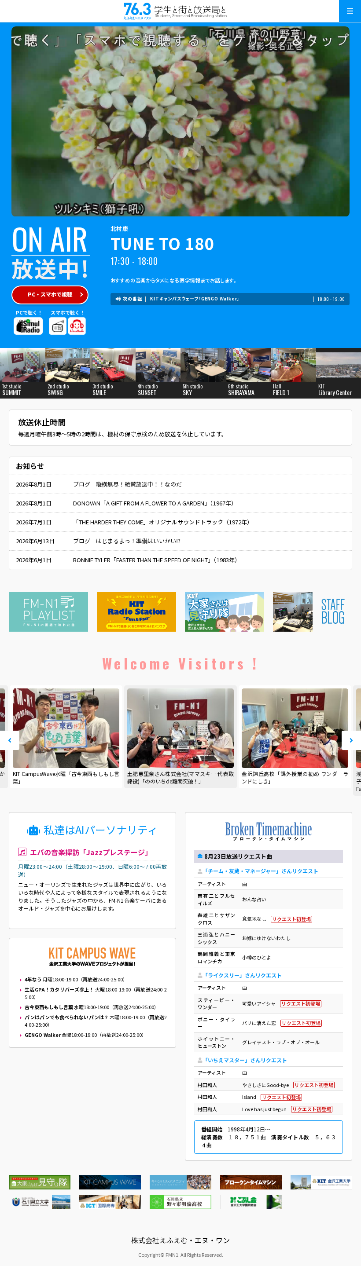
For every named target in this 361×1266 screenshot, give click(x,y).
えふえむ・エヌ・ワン (180, 11)
